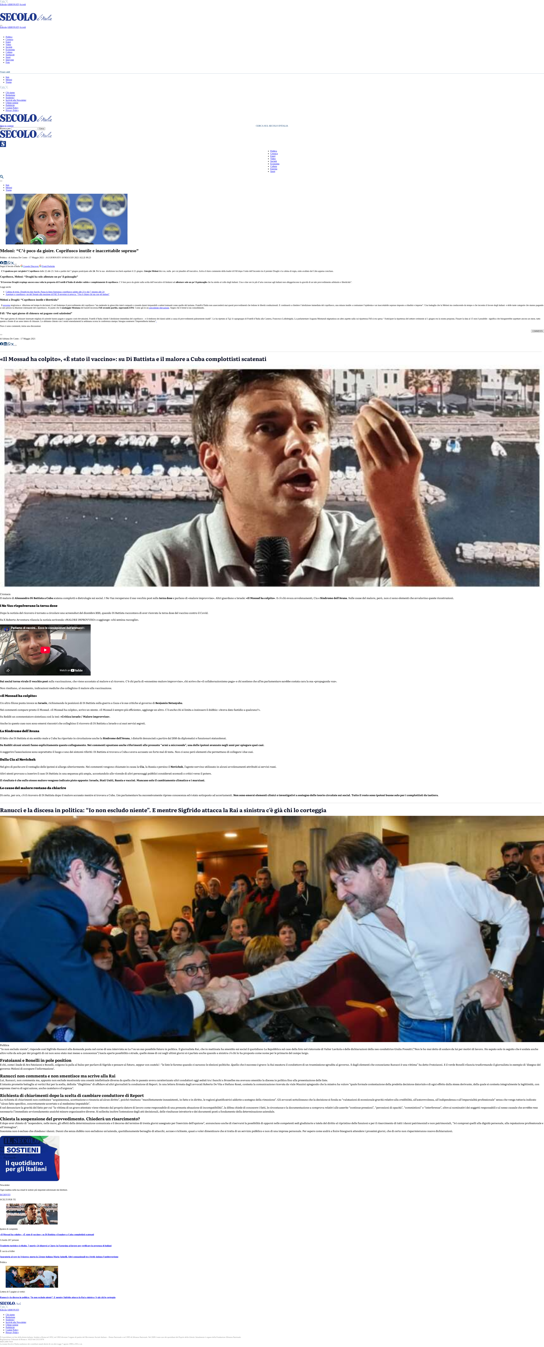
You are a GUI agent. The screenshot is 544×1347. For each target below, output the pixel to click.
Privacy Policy (12, 110)
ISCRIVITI (5, 1194)
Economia (10, 49)
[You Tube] (3, 2)
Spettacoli (10, 55)
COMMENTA (537, 331)
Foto (8, 62)
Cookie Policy (12, 108)
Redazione (10, 95)
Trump (9, 82)
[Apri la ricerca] (1, 177)
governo (6, 305)
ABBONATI (13, 4)
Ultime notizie (12, 103)
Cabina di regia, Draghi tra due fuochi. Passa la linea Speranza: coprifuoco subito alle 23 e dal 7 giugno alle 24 (55, 292)
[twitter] (6, 2)
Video (8, 44)
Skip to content (6, 126)
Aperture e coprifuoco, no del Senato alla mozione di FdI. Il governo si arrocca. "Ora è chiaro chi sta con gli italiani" (58, 294)
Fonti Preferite (48, 266)
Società (9, 47)
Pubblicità (10, 105)
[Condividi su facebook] (2, 263)
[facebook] (1, 2)
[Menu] (1, 140)
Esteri (8, 42)
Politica (9, 37)
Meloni (9, 79)
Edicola (3, 4)
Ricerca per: (5, 128)
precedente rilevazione (159, 308)
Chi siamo (10, 92)
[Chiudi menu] (1, 25)
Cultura (9, 52)
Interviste (10, 60)
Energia (273, 169)
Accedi (22, 4)
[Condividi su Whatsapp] (9, 263)
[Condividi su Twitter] (12, 263)
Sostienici (10, 97)
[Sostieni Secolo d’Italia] (30, 1180)
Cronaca (9, 39)
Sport (8, 57)
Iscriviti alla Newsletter (16, 100)
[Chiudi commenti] (1, 334)
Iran (7, 77)
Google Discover (31, 266)
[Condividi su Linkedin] (5, 263)
